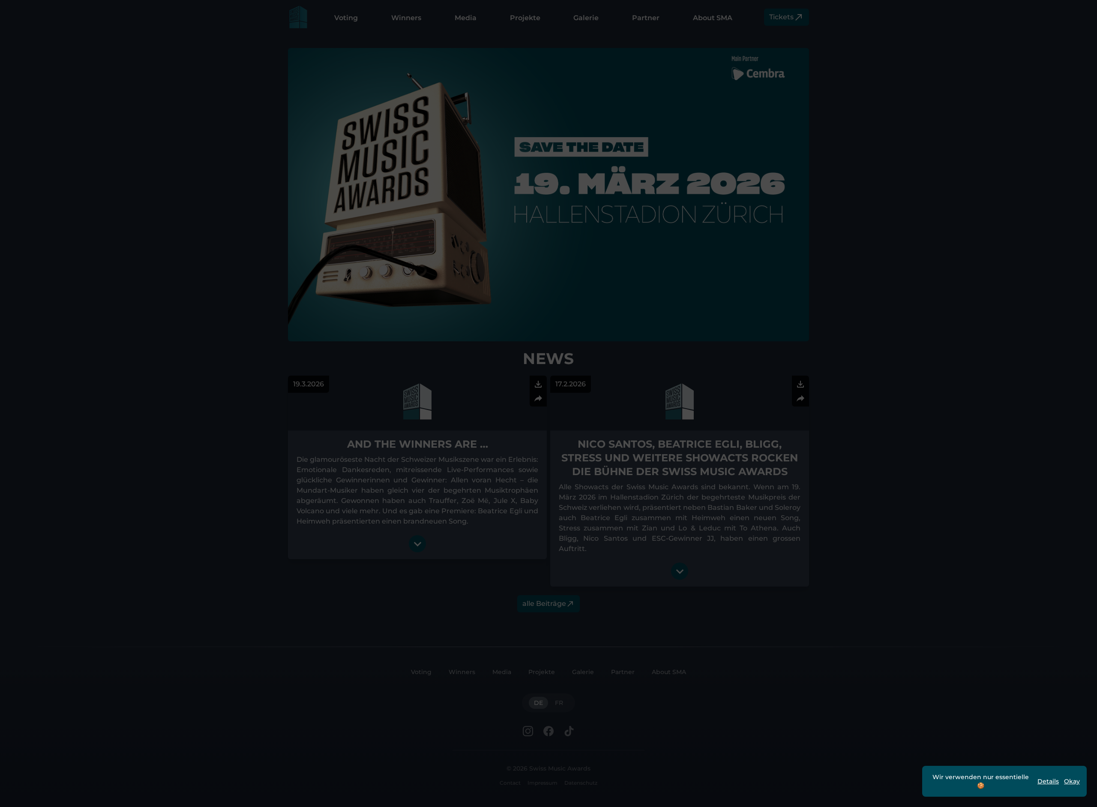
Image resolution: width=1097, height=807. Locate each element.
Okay (1072, 781)
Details (1048, 781)
